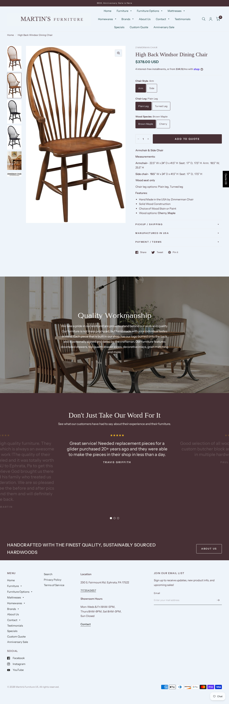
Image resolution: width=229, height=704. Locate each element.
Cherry (163, 123)
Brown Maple (145, 123)
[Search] (203, 19)
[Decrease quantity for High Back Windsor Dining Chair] (138, 138)
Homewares (105, 19)
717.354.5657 (88, 590)
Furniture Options (148, 11)
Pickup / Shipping (149, 224)
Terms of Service (54, 585)
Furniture (122, 11)
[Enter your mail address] (218, 600)
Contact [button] (86, 624)
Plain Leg (143, 106)
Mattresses (174, 11)
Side (151, 88)
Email (157, 593)
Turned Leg (161, 106)
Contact (161, 19)
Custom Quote (139, 27)
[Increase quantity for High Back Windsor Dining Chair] (148, 138)
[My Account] (210, 19)
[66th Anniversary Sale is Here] (114, 3)
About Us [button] (209, 548)
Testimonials (182, 19)
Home (107, 11)
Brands (125, 19)
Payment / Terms (148, 242)
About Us (144, 19)
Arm (140, 88)
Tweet (160, 252)
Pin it (175, 252)
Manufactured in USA (152, 233)
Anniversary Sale (164, 27)
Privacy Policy (52, 579)
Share (143, 252)
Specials (119, 27)
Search (48, 574)
